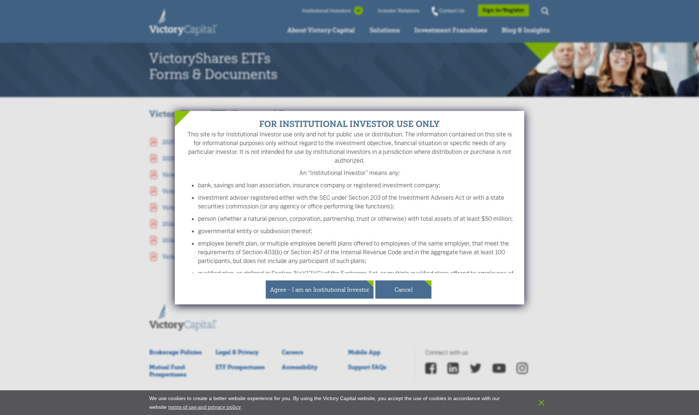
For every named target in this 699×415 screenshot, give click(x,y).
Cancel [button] (403, 289)
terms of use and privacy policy (204, 407)
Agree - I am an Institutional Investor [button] (319, 289)
